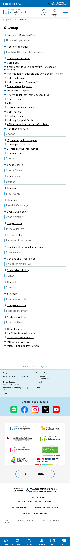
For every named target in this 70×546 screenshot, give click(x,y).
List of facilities (34, 474)
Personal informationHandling (16, 376)
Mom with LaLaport (18, 90)
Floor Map (12, 200)
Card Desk (13, 62)
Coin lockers (14, 111)
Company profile (16, 305)
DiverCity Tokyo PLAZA (20, 337)
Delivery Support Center (21, 120)
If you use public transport (22, 140)
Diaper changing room (19, 86)
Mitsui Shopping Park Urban (23, 346)
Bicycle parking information (23, 149)
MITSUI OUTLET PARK (19, 341)
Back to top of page (62, 530)
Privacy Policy (15, 235)
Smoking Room (16, 116)
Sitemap (12, 293)
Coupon (11, 188)
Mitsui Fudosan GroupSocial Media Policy (12, 383)
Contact (11, 282)
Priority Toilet (15, 99)
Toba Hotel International (35, 513)
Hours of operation (18, 47)
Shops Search (15, 165)
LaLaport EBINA (9, 20)
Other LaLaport (15, 329)
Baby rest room (16, 78)
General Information (18, 58)
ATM (9, 103)
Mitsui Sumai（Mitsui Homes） (35, 501)
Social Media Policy (18, 270)
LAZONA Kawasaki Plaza (21, 333)
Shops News (14, 176)
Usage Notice (14, 223)
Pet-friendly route (17, 128)
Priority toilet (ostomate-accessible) (28, 95)
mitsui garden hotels (46, 507)
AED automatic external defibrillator (28, 124)
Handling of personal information (26, 247)
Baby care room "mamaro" (22, 82)
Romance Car (15, 153)
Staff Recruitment (17, 317)
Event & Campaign (17, 211)
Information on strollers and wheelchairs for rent (35, 73)
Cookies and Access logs (21, 258)
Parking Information (18, 144)
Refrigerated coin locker (21, 107)
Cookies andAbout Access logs (43, 377)
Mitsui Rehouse (20, 507)
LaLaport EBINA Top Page (21, 35)
